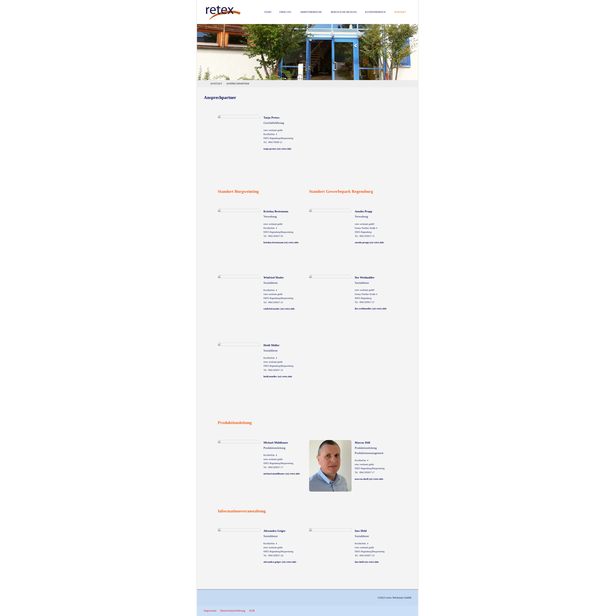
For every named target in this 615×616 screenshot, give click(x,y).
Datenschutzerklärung (232, 610)
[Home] (205, 83)
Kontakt (216, 83)
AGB (251, 610)
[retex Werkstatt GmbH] (223, 11)
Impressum (210, 610)
